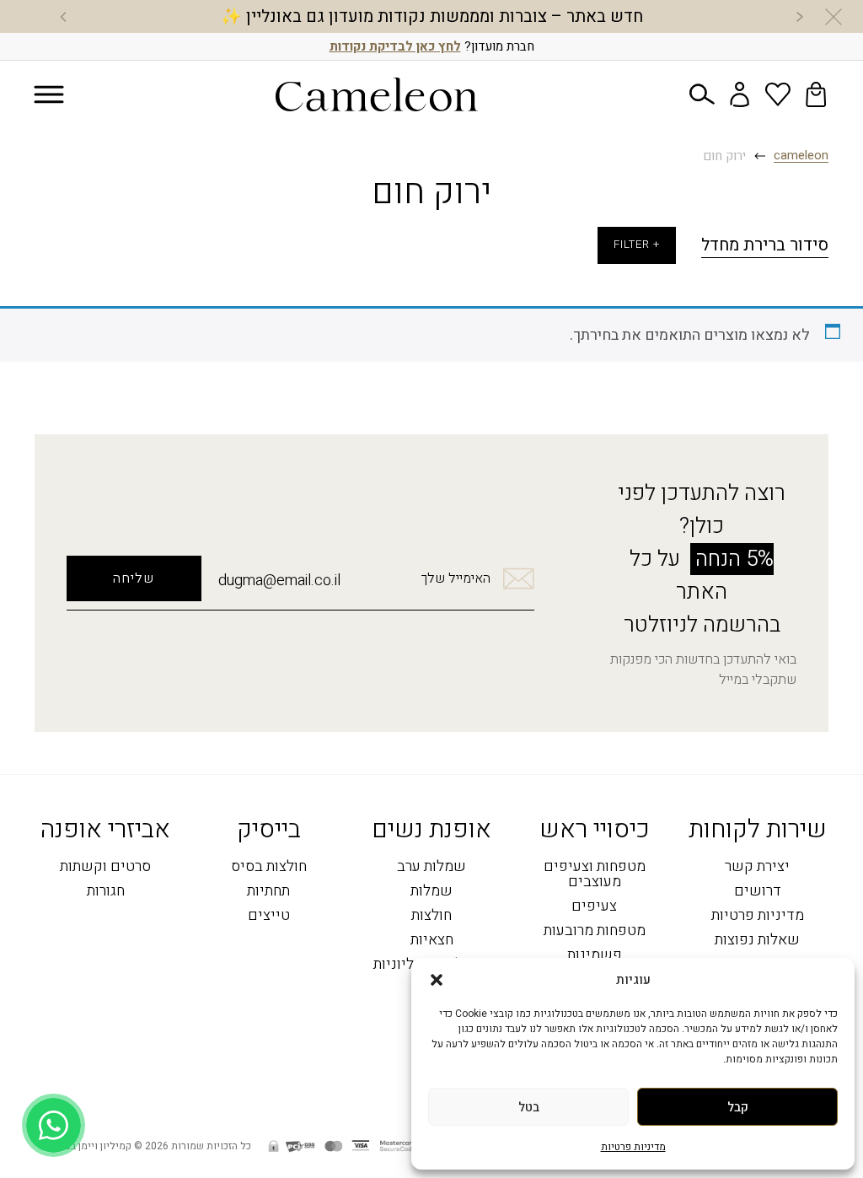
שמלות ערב (431, 867)
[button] (436, 979)
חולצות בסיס (269, 867)
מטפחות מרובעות (595, 931)
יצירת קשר (757, 867)
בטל (528, 1107)
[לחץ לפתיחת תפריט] (49, 95)
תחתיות (268, 892)
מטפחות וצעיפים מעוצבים (595, 874)
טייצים (269, 916)
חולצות (431, 916)
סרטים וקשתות (105, 867)
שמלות (431, 892)
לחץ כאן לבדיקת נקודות (395, 46)
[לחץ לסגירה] (833, 16)
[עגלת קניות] (815, 94)
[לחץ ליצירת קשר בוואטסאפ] (53, 1125)
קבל (737, 1107)
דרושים (757, 892)
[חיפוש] (702, 94)
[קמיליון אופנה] (377, 94)
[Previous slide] (799, 16)
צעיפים (594, 907)
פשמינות (594, 956)
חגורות (106, 892)
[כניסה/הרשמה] (740, 94)
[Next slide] (63, 16)
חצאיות (431, 941)
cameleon (801, 156)
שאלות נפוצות (757, 941)
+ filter (637, 244)
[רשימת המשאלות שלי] (778, 94)
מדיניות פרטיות (633, 1146)
